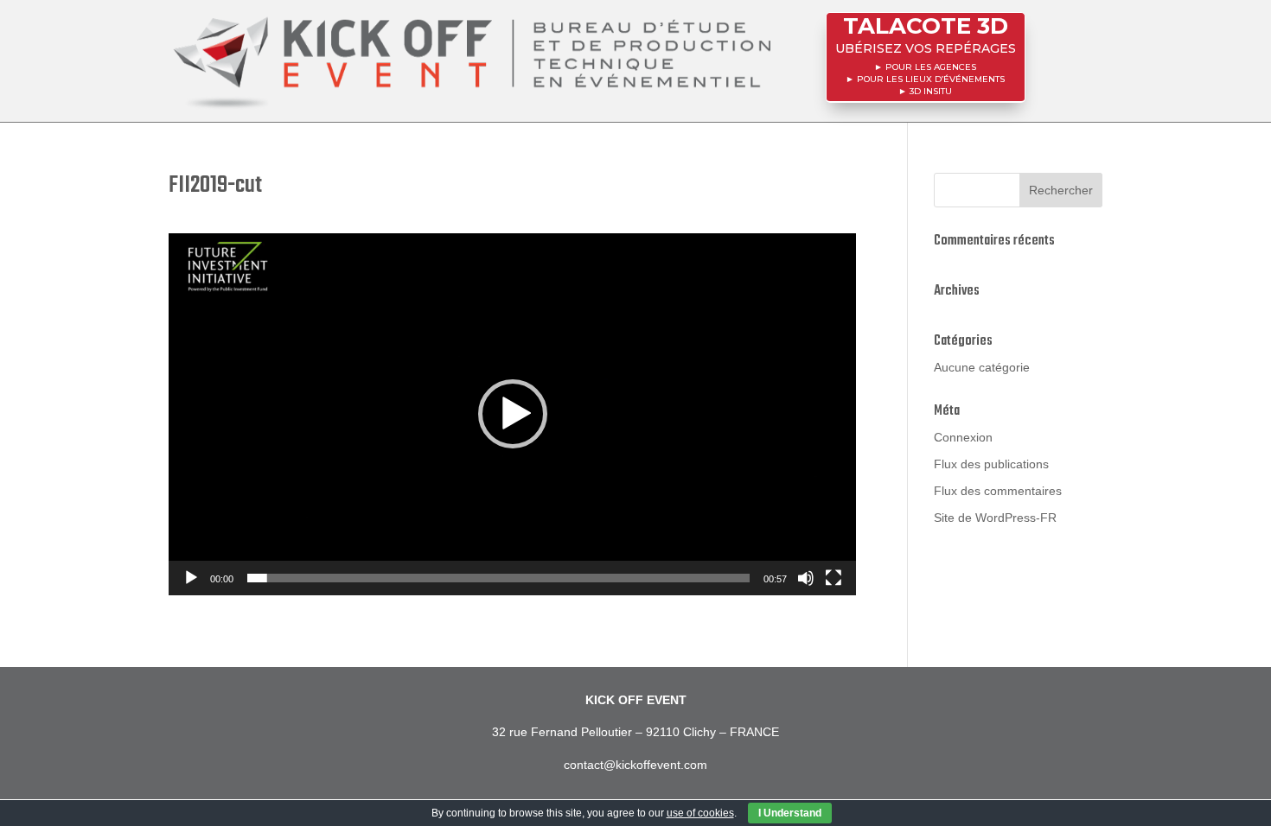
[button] (512, 413)
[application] (512, 414)
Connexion (963, 437)
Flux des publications (991, 464)
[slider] (498, 578)
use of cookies (700, 813)
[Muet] (805, 578)
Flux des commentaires (998, 491)
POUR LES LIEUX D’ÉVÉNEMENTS (931, 79)
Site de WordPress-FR (995, 517)
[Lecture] (191, 578)
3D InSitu (931, 91)
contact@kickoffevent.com (635, 765)
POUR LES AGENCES (930, 67)
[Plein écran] (833, 578)
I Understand (789, 813)
